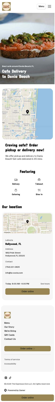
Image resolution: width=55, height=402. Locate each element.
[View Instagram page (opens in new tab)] (5, 377)
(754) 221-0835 (12, 268)
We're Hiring (10, 331)
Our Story (9, 327)
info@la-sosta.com (14, 273)
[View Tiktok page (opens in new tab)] (10, 377)
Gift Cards (9, 335)
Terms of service (12, 359)
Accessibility (10, 364)
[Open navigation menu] (49, 6)
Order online (27, 291)
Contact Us (10, 339)
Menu (41, 6)
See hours (45, 284)
